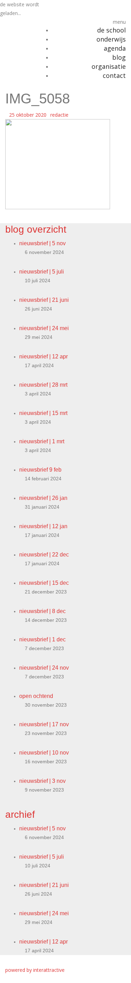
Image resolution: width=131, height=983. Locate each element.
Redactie (59, 114)
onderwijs (111, 39)
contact (114, 75)
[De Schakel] (16, 22)
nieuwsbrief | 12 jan (43, 526)
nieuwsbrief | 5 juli (41, 272)
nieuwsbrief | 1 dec (42, 639)
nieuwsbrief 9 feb (40, 470)
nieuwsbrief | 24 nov (44, 668)
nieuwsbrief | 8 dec (42, 611)
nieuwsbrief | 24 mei (44, 328)
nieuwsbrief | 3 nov (42, 781)
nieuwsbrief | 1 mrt (41, 441)
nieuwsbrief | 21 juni (44, 300)
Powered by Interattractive (35, 970)
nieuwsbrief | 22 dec (44, 555)
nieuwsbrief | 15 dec (44, 583)
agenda (115, 48)
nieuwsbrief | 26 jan (43, 498)
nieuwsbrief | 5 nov (42, 243)
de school (111, 30)
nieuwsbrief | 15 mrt (43, 413)
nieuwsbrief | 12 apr (43, 356)
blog (119, 57)
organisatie (109, 66)
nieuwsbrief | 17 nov (44, 724)
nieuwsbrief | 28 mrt (43, 385)
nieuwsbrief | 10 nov (44, 753)
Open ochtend (36, 696)
